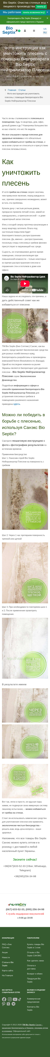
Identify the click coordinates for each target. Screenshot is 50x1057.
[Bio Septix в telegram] (13, 1005)
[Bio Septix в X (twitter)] (8, 1005)
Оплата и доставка (31, 967)
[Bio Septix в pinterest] (3, 1005)
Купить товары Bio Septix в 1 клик (35, 946)
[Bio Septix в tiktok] (19, 1000)
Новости (6, 957)
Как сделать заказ (35, 960)
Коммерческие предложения (33, 1000)
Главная (12, 90)
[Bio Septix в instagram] (10, 1000)
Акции (5, 952)
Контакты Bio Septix (33, 1008)
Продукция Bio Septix (34, 980)
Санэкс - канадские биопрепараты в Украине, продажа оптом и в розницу (25, 1028)
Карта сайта (7, 970)
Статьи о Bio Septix (7, 964)
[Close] (47, 2)
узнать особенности (33, 12)
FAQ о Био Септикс (7, 946)
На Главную (7, 975)
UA (45, 29)
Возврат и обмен (34, 974)
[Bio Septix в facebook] (4, 1000)
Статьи (22, 90)
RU (45, 32)
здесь (16, 404)
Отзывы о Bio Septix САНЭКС (34, 954)
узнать (40, 7)
